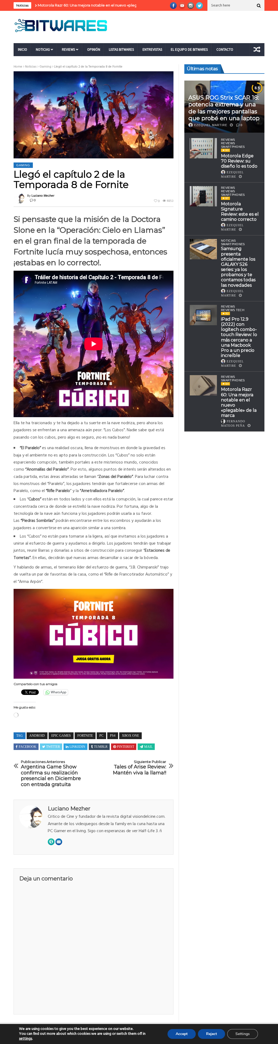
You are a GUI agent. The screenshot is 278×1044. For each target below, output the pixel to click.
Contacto (224, 49)
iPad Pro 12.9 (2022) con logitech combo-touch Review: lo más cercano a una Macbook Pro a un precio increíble (239, 337)
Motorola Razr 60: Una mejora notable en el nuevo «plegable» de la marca (65, 5)
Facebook (27, 747)
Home (18, 66)
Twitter (53, 747)
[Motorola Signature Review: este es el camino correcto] (203, 196)
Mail (148, 747)
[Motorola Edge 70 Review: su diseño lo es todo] (203, 148)
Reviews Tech (232, 310)
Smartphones (233, 244)
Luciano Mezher (42, 196)
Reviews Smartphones (233, 145)
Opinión (93, 49)
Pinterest (125, 747)
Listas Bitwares (121, 49)
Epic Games (61, 735)
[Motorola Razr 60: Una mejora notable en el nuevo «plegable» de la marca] (203, 385)
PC (101, 735)
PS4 (112, 735)
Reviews (68, 49)
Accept (182, 1033)
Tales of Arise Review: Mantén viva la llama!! (139, 767)
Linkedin (77, 747)
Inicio (22, 49)
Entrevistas (152, 49)
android (37, 735)
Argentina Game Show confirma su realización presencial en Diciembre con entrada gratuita (51, 773)
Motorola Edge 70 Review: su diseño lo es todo (239, 161)
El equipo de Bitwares (189, 49)
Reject (211, 1033)
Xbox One (130, 735)
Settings (242, 1033)
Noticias (43, 49)
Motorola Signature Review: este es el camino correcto (240, 211)
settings (25, 1038)
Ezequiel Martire (210, 125)
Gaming (45, 66)
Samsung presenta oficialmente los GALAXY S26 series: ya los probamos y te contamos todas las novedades (238, 267)
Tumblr (101, 747)
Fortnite (85, 735)
